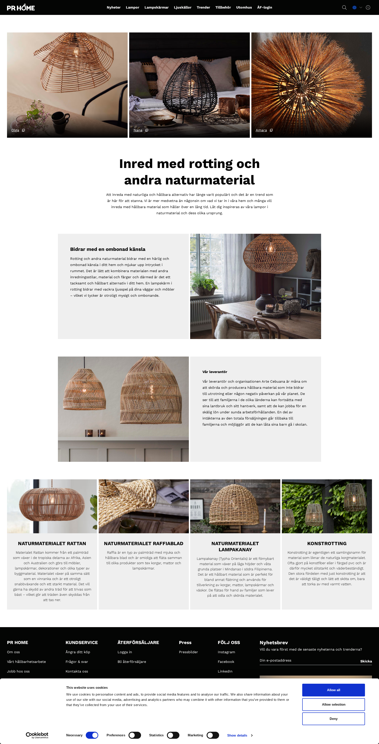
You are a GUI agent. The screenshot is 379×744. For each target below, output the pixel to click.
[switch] (135, 735)
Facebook (226, 662)
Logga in (125, 652)
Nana (138, 130)
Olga (15, 130)
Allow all (333, 690)
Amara (261, 130)
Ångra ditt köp (78, 652)
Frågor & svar (77, 662)
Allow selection (333, 704)
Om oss (13, 652)
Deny (334, 719)
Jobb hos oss (18, 671)
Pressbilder (188, 652)
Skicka (366, 661)
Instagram (226, 652)
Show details (237, 735)
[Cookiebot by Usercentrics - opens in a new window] (37, 735)
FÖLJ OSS (229, 642)
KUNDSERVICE (82, 642)
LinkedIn (225, 671)
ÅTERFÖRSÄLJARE (138, 642)
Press (185, 642)
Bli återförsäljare (132, 662)
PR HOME (17, 642)
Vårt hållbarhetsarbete (26, 662)
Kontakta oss (77, 671)
